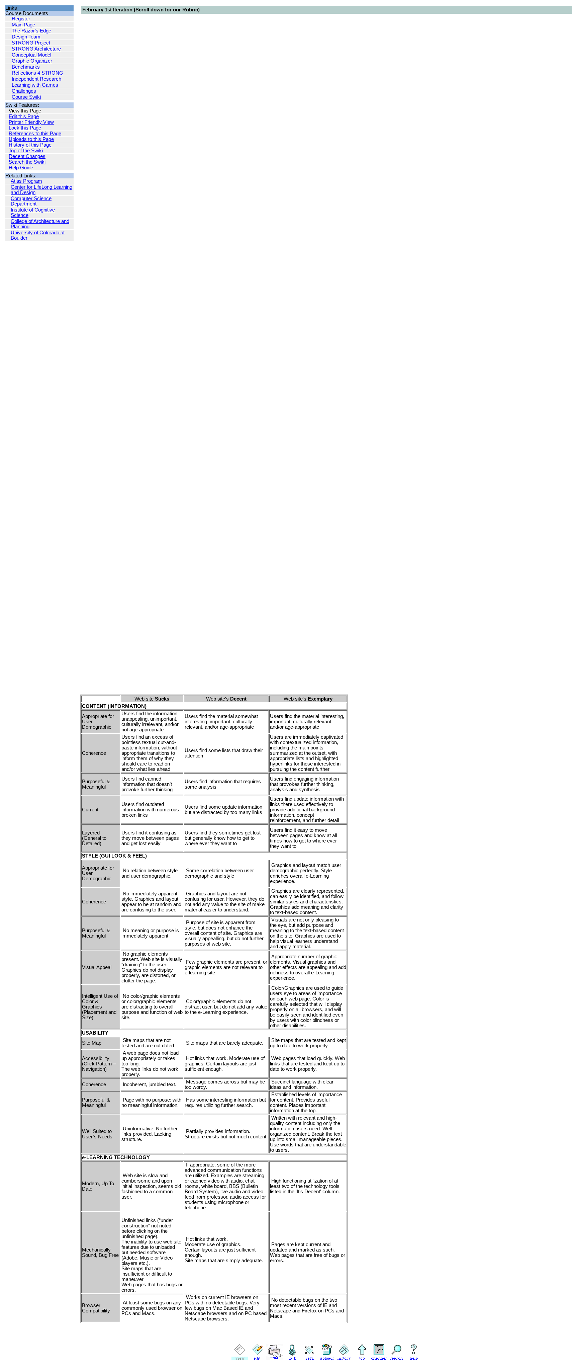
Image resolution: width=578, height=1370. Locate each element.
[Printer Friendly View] (274, 1358)
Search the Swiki (27, 162)
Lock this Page (25, 128)
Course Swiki (26, 97)
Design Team (26, 36)
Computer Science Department (31, 201)
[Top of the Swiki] (361, 1358)
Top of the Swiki (26, 150)
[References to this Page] (309, 1358)
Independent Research (36, 79)
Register (21, 18)
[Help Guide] (413, 1358)
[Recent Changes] (379, 1358)
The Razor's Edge (31, 30)
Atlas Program (26, 181)
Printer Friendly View (31, 122)
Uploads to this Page (31, 139)
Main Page (23, 24)
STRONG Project (31, 43)
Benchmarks (26, 67)
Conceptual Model (31, 55)
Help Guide (21, 167)
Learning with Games (35, 85)
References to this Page (35, 133)
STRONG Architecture (36, 49)
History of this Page (30, 145)
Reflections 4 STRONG (37, 73)
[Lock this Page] (292, 1358)
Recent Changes (27, 156)
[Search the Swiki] (396, 1358)
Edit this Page (24, 116)
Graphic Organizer (32, 61)
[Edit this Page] (257, 1358)
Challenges (24, 91)
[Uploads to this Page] (326, 1358)
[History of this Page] (344, 1358)
